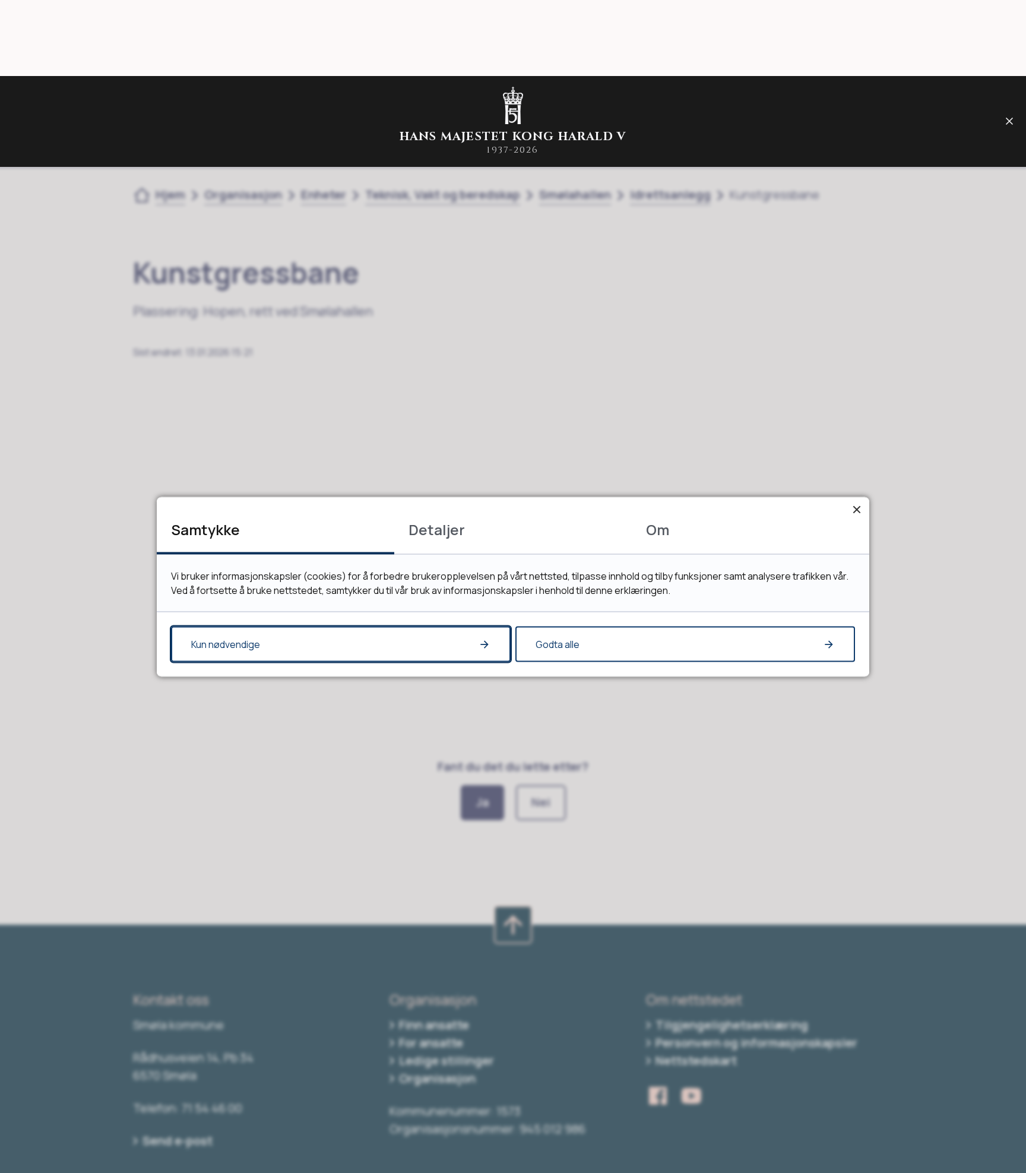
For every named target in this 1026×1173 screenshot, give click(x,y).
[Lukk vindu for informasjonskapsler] (856, 509)
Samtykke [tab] (205, 529)
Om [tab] (657, 529)
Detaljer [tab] (436, 529)
